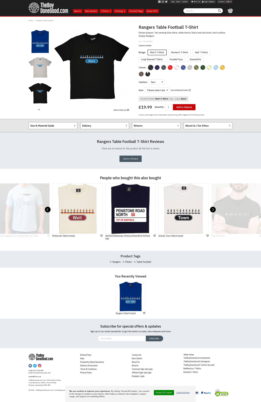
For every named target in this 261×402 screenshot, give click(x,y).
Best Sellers (91, 11)
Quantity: (159, 107)
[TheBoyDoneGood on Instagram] (163, 1)
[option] (40, 41)
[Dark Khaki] (196, 67)
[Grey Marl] (189, 67)
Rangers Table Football (44, 20)
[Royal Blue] (183, 67)
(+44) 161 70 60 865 (36, 370)
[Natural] (209, 67)
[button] (39, 110)
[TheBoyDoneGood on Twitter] (166, 1)
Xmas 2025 (152, 11)
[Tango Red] (170, 67)
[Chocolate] (141, 74)
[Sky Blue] (215, 67)
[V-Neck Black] (147, 74)
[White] (176, 67)
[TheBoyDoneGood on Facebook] (159, 1)
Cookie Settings (183, 392)
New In (77, 11)
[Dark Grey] (163, 67)
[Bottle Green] (202, 67)
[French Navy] (157, 67)
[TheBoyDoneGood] (41, 357)
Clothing (119, 11)
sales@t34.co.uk (35, 376)
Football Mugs (136, 11)
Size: (141, 90)
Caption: (143, 82)
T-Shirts (105, 11)
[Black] (150, 67)
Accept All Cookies (164, 392)
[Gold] (222, 67)
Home (31, 20)
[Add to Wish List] (144, 313)
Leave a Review (130, 158)
